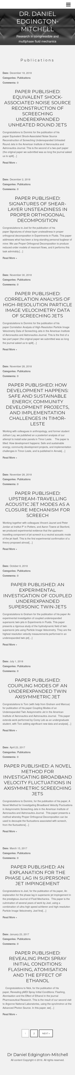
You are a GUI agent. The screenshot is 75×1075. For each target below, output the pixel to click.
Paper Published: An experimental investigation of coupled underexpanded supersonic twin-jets (37, 596)
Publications (24, 77)
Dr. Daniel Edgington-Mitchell (37, 21)
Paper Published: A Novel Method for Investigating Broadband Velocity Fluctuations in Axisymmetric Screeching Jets (37, 779)
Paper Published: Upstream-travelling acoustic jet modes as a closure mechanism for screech (37, 504)
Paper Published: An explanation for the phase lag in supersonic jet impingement (37, 875)
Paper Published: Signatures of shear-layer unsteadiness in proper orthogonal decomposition (37, 209)
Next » (46, 1033)
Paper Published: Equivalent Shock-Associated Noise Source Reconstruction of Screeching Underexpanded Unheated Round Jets (37, 108)
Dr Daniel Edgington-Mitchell (37, 1054)
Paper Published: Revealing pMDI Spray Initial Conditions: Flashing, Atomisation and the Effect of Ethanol (37, 966)
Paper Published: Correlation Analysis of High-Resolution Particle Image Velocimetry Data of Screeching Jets (37, 305)
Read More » (10, 162)
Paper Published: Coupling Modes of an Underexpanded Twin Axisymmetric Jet (37, 688)
